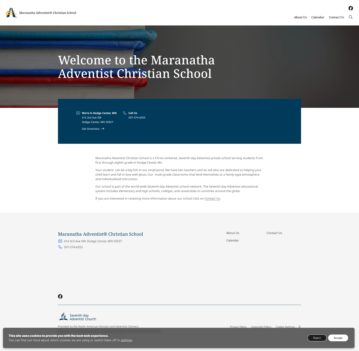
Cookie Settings (285, 327)
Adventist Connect (126, 326)
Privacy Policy (238, 327)
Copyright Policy (261, 327)
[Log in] (299, 326)
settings (126, 340)
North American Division (93, 326)
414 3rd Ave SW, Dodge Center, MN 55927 (93, 241)
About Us (300, 17)
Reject (317, 337)
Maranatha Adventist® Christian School (47, 13)
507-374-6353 (136, 117)
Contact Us (336, 17)
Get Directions (91, 128)
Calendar (317, 17)
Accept (338, 337)
